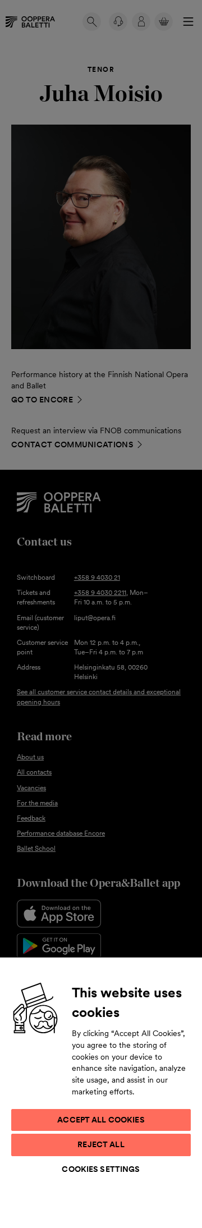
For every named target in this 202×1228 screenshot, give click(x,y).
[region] (101, 1092)
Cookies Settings (101, 1169)
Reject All (100, 1144)
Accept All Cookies (101, 1119)
